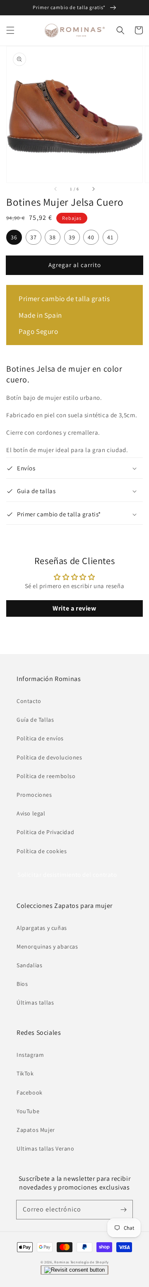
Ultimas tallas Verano (45, 1148)
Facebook (30, 1092)
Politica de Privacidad (45, 832)
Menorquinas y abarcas (47, 946)
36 (14, 237)
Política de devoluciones (49, 757)
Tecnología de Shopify (89, 1262)
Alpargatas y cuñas (42, 928)
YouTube (28, 1111)
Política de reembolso (46, 776)
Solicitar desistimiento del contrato (67, 874)
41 (110, 237)
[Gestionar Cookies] (74, 1270)
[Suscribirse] (123, 1209)
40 (91, 237)
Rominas (61, 1262)
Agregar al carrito (74, 265)
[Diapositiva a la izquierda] (56, 189)
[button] (10, 30)
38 (52, 237)
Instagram (30, 1054)
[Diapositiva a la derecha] (93, 189)
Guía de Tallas (35, 719)
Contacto (29, 701)
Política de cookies (42, 851)
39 (72, 237)
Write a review (74, 608)
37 (33, 237)
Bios (22, 984)
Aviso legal (31, 813)
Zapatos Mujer (36, 1130)
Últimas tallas (35, 1002)
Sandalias (29, 965)
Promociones (34, 794)
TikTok (25, 1073)
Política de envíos (40, 738)
